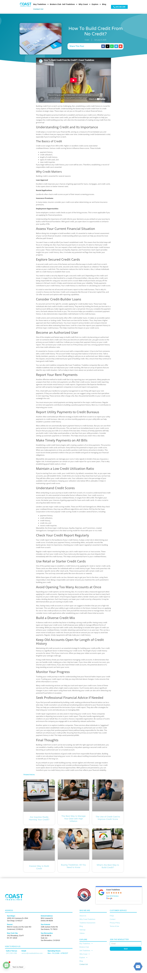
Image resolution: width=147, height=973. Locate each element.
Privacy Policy (115, 923)
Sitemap (82, 930)
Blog (104, 4)
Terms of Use (114, 926)
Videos (82, 933)
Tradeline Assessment (87, 923)
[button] (103, 46)
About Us (83, 916)
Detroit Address (47, 916)
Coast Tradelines (113, 890)
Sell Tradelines (68, 4)
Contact (112, 919)
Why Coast (83, 4)
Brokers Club (55, 4)
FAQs (112, 916)
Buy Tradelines (39, 4)
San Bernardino (47, 933)
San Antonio (45, 924)
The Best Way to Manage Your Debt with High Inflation (73, 818)
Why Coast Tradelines (87, 919)
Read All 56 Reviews (112, 896)
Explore (95, 4)
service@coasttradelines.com (32, 953)
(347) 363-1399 (11, 953)
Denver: (10, 924)
